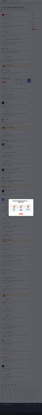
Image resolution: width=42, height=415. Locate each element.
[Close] (32, 200)
